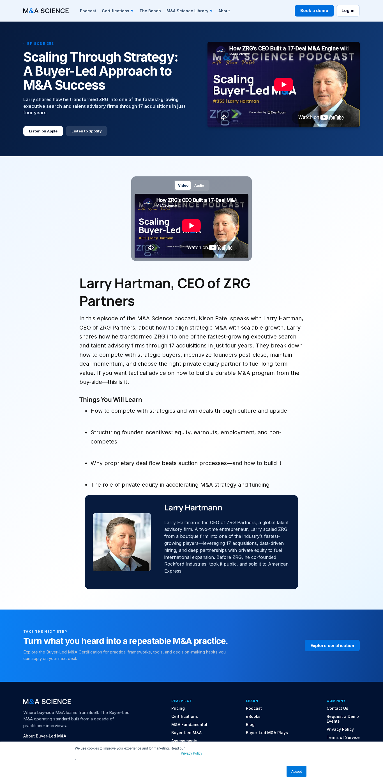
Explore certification (332, 645)
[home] (46, 10)
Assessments (184, 741)
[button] (118, 11)
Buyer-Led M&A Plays (267, 732)
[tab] (183, 185)
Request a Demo (343, 716)
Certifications (184, 716)
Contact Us (337, 708)
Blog (250, 724)
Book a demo (314, 10)
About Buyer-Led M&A (44, 736)
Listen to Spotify (86, 131)
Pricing (178, 708)
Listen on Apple (43, 131)
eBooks (253, 716)
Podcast (254, 708)
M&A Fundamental (189, 724)
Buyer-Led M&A (186, 732)
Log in (348, 10)
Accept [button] (296, 771)
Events (333, 721)
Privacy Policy (191, 753)
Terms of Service (343, 737)
